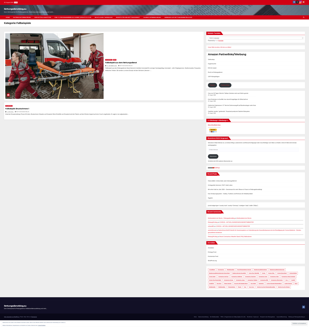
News (114, 59)
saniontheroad (212, 230)
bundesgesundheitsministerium (277, 269)
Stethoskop (211, 59)
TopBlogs (217, 167)
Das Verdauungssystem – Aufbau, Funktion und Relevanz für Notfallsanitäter (230, 193)
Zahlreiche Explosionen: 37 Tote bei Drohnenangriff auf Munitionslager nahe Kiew (232, 105)
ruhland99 (211, 226)
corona (263, 273)
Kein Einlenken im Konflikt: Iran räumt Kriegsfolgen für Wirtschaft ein (228, 99)
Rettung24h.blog (212, 222)
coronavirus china (274, 276)
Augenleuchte (212, 63)
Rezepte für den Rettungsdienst (128, 17)
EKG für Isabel (212, 68)
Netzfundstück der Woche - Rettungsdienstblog (221, 218)
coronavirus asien (263, 276)
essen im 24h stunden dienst (241, 283)
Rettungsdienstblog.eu (15, 9)
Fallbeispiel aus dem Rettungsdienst (121, 63)
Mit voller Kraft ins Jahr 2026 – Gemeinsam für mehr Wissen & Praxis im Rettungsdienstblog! (235, 189)
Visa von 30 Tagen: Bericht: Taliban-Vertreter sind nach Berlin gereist (228, 93)
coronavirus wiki (264, 280)
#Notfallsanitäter (230, 269)
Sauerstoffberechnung (152, 17)
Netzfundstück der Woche (244, 218)
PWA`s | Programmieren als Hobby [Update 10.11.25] (73, 17)
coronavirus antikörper (236, 276)
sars (245, 287)
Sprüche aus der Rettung (284, 287)
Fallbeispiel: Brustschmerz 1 (17, 109)
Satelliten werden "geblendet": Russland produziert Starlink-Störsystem (229, 111)
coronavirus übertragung (277, 280)
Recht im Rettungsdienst (215, 72)
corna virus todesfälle (254, 273)
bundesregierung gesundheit (239, 273)
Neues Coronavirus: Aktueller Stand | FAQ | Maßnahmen (235, 236)
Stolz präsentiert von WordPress (11, 316)
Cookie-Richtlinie (41, 325)
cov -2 (286, 280)
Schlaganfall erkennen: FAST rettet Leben (220, 185)
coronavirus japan (240, 280)
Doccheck (219, 283)
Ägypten (210, 198)
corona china (271, 273)
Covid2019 (211, 283)
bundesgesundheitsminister (260, 269)
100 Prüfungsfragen (214, 76)
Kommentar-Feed (213, 256)
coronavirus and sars (223, 276)
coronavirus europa (228, 280)
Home (8, 17)
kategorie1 (261, 283)
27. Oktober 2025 (112, 65)
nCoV (296, 283)
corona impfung (293, 273)
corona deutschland (282, 273)
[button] (303, 17)
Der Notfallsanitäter (42, 17)
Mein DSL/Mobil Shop (214, 125)
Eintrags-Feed (212, 252)
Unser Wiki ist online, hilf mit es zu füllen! (219, 47)
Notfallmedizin (212, 287)
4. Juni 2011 (10, 111)
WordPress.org (212, 260)
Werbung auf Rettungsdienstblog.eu (178, 17)
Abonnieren (213, 156)
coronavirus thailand (252, 280)
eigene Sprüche (227, 283)
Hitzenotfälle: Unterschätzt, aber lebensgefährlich (222, 181)
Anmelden (211, 248)
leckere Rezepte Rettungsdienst (274, 283)
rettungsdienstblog (126, 65)
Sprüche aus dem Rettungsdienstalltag (266, 287)
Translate (220, 40)
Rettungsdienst (231, 287)
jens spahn (253, 283)
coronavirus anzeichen (250, 276)
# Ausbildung (212, 269)
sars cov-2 (251, 287)
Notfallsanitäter (221, 287)
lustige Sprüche (288, 283)
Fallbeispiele (109, 59)
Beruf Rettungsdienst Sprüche (244, 269)
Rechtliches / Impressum (103, 17)
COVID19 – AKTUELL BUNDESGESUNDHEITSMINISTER (236, 222)
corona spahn (212, 276)
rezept (239, 287)
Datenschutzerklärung (22, 17)
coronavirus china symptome (288, 276)
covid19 (293, 280)
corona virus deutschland (215, 280)
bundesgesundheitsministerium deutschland (219, 273)
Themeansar (34, 316)
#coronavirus (221, 269)
